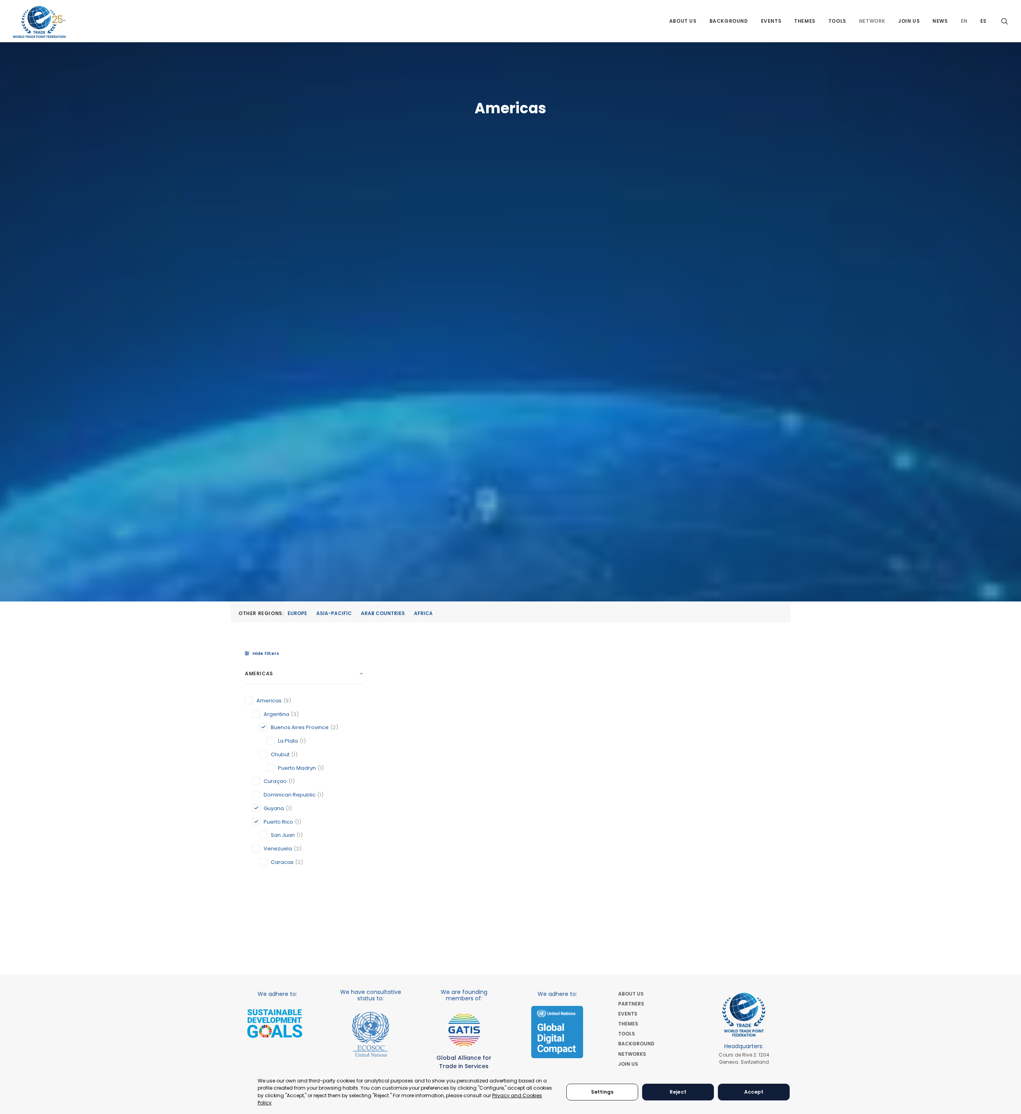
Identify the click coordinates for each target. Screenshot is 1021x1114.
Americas (269, 700)
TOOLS (626, 1033)
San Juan (283, 835)
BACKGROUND (636, 1043)
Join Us (909, 21)
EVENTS (627, 1013)
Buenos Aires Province (300, 727)
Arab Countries (383, 613)
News (940, 21)
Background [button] (729, 21)
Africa (423, 613)
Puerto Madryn (297, 768)
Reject (678, 1091)
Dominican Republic (289, 795)
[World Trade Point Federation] (39, 22)
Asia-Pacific (334, 613)
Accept (754, 1091)
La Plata (288, 741)
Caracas (282, 862)
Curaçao (275, 781)
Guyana (274, 808)
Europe (297, 613)
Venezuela (278, 848)
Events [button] (771, 21)
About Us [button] (683, 21)
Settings (602, 1091)
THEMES (628, 1023)
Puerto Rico (278, 822)
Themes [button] (805, 21)
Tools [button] (837, 21)
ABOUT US (631, 993)
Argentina (276, 714)
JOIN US (628, 1064)
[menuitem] (683, 21)
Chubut (280, 754)
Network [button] (872, 21)
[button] (1004, 21)
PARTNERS (631, 1003)
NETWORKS (632, 1054)
